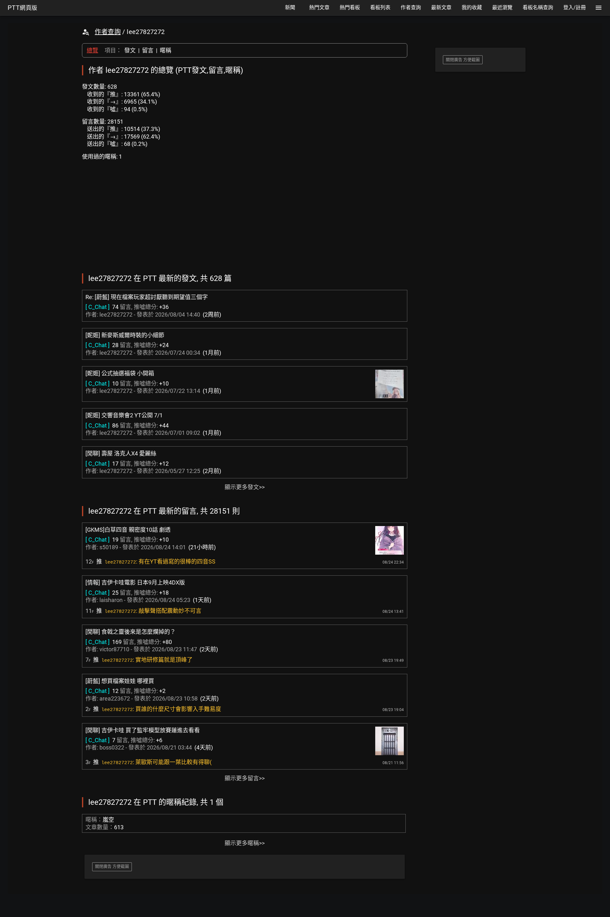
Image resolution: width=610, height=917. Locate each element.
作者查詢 (108, 32)
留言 (147, 50)
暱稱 (165, 50)
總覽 (92, 50)
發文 (130, 50)
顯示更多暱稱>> (245, 843)
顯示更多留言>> (245, 778)
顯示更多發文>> (245, 487)
